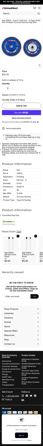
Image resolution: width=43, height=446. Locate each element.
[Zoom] (39, 65)
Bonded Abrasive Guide (31, 364)
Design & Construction (11, 369)
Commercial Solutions (11, 364)
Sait (18, 231)
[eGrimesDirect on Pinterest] (35, 395)
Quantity (6, 84)
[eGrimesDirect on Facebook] (27, 395)
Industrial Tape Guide (30, 371)
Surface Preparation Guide (30, 378)
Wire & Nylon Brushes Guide (30, 383)
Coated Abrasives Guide (29, 367)
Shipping (5, 95)
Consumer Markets (10, 366)
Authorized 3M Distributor (21, 3)
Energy (5, 374)
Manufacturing (8, 379)
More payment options (21, 118)
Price (4, 71)
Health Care (7, 377)
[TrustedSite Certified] (9, 222)
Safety (4, 382)
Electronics (6, 372)
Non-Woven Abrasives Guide (31, 374)
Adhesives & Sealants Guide (30, 360)
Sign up (31, 137)
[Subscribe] (35, 296)
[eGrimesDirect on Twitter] (31, 395)
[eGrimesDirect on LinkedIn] (23, 400)
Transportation (8, 385)
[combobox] (21, 13)
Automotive (6, 361)
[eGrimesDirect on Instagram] (23, 395)
